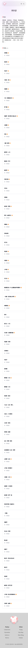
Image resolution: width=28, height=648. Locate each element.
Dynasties (7, 632)
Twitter (21, 638)
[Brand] (4, 3)
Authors (7, 635)
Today (21, 629)
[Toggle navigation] (21, 4)
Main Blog (21, 635)
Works (7, 638)
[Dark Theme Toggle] (24, 4)
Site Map (20, 632)
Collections (7, 629)
